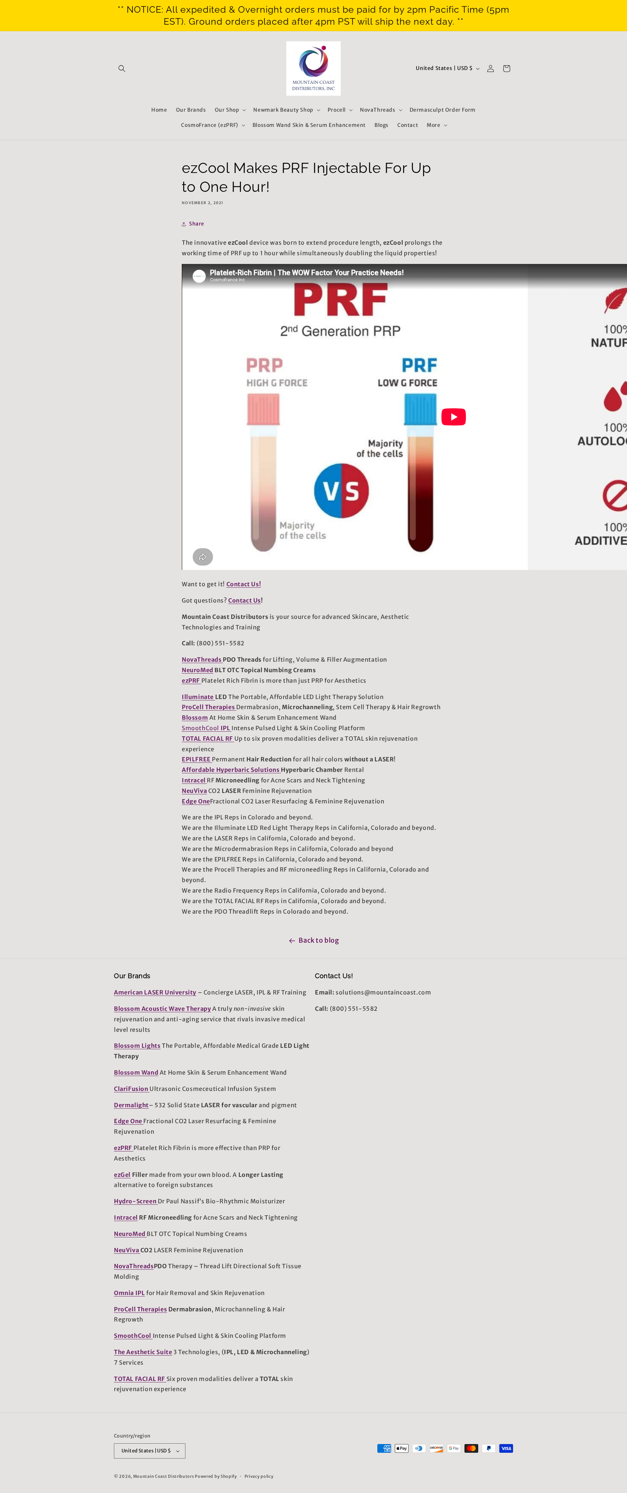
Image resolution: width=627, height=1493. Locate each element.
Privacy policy (259, 1476)
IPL (225, 728)
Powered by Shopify (216, 1476)
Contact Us (244, 600)
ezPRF (191, 680)
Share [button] (196, 223)
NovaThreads (202, 659)
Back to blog (319, 940)
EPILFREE (197, 759)
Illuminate (198, 696)
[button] (122, 68)
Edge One (196, 801)
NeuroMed (197, 670)
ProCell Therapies (209, 707)
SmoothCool (200, 728)
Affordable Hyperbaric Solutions (231, 769)
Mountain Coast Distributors (163, 1476)
